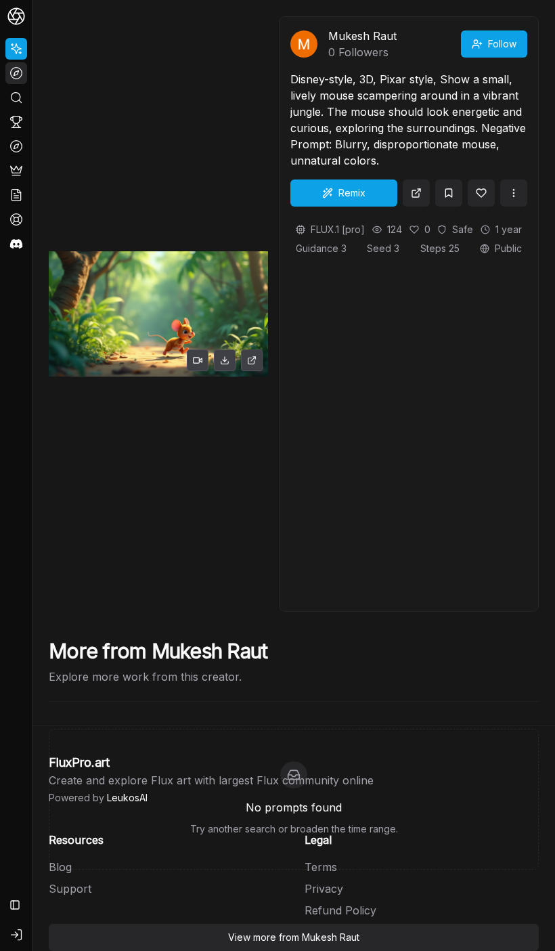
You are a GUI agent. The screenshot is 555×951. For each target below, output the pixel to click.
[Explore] (16, 73)
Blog (60, 867)
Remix (351, 192)
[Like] (481, 193)
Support (70, 888)
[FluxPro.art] (16, 16)
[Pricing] (16, 171)
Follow (502, 43)
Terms (321, 867)
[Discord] (16, 244)
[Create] (16, 49)
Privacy (324, 888)
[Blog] (16, 195)
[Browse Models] (16, 146)
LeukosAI (127, 797)
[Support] (16, 219)
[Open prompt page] (416, 193)
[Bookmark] (448, 193)
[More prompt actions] (513, 193)
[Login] (16, 935)
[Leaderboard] (16, 122)
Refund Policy (340, 910)
